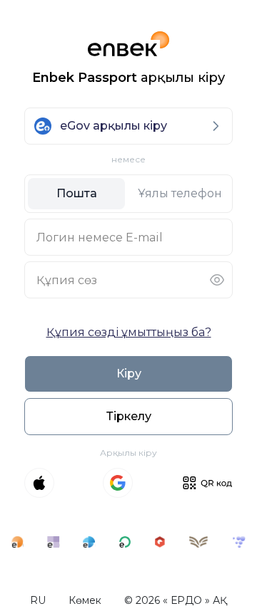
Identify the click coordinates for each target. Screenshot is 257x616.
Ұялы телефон (180, 193)
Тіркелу (128, 416)
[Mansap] (239, 542)
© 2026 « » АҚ (175, 600)
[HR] (125, 542)
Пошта (76, 193)
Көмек (85, 600)
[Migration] (198, 542)
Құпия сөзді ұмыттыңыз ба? (128, 332)
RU (38, 600)
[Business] (89, 542)
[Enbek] (17, 542)
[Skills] (53, 542)
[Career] (160, 542)
